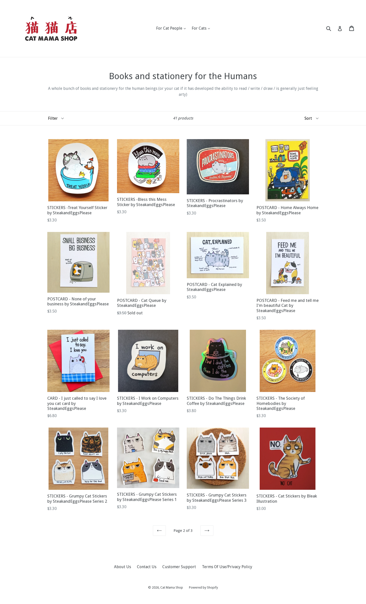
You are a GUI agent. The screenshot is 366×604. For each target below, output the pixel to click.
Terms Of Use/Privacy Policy (227, 566)
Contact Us (146, 566)
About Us (122, 566)
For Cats (202, 28)
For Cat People (172, 28)
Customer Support (179, 566)
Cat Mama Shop (171, 587)
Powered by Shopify (203, 587)
